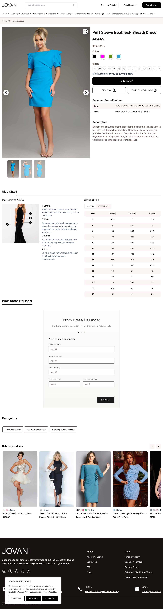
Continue (105, 400)
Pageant (138, 14)
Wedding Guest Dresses (63, 429)
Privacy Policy (131, 567)
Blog (89, 572)
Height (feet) (55, 379)
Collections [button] (148, 14)
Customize (16, 598)
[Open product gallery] (85, 31)
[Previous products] (152, 446)
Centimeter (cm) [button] (103, 206)
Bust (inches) (55, 344)
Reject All (33, 598)
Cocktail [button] (25, 14)
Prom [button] (5, 14)
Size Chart (107, 90)
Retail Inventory (132, 557)
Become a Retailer (133, 562)
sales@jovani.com (151, 591)
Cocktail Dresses (16, 21)
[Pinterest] (16, 571)
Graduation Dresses (36, 429)
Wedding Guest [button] (101, 14)
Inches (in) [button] (90, 206)
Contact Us (92, 562)
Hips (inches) (55, 368)
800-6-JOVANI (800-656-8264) (102, 591)
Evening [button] (14, 14)
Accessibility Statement (136, 577)
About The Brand (95, 557)
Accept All (49, 598)
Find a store (125, 81)
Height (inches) (90, 379)
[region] (33, 590)
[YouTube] (4, 571)
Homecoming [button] (65, 14)
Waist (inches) (55, 356)
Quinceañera (117, 14)
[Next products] (158, 446)
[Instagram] (28, 571)
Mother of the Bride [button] (83, 14)
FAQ (89, 567)
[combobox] (52, 5)
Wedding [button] (52, 14)
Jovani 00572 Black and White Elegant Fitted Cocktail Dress (53, 515)
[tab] (81, 191)
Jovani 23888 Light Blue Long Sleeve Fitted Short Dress (129, 515)
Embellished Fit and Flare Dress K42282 (17, 515)
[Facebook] (10, 571)
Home (4, 21)
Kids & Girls (129, 14)
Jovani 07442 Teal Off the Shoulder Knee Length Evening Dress (92, 515)
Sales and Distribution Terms (138, 572)
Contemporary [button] (38, 14)
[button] (6, 92)
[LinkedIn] (22, 571)
